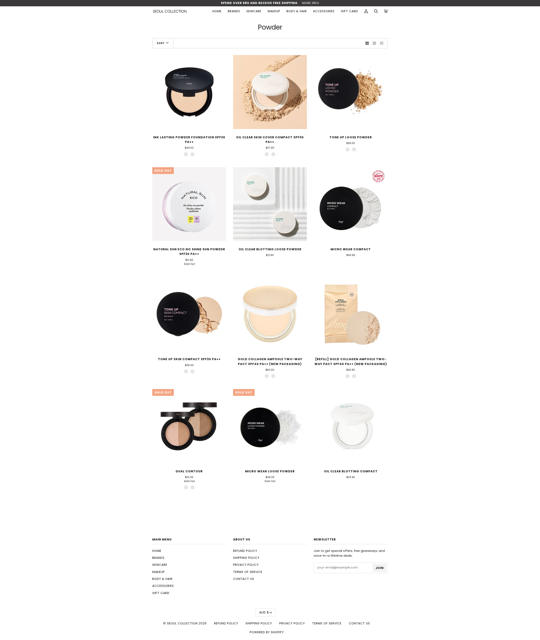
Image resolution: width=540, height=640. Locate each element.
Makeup (158, 572)
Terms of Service (247, 572)
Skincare (159, 565)
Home (156, 551)
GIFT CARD (160, 593)
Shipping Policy (246, 558)
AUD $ (264, 612)
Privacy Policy (246, 565)
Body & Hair (162, 579)
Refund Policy (245, 551)
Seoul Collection (182, 623)
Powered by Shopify (267, 632)
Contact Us (243, 579)
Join (379, 568)
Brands (158, 558)
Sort (161, 43)
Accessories (163, 586)
